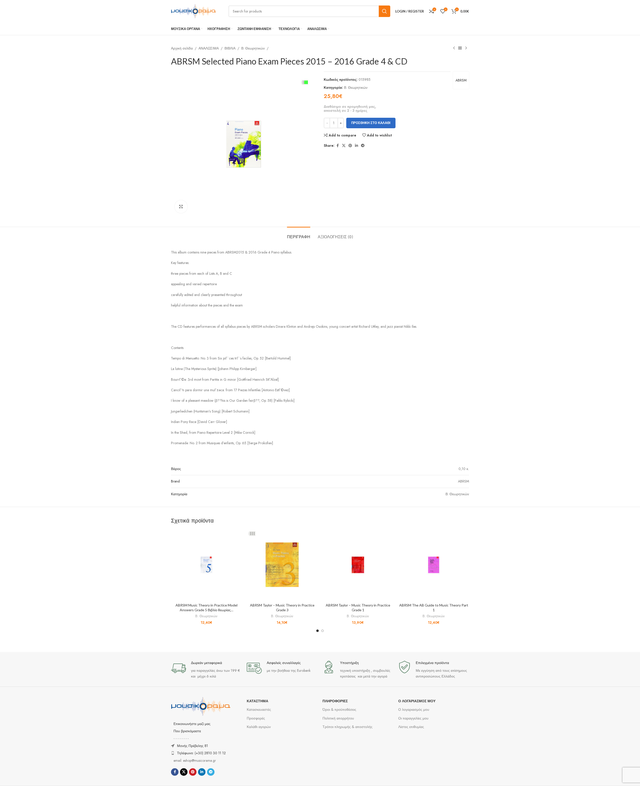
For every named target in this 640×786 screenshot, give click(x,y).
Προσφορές (256, 718)
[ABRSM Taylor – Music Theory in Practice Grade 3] (282, 565)
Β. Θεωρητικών (253, 48)
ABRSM (461, 80)
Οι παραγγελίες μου (413, 718)
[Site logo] (193, 10)
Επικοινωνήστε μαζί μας (192, 723)
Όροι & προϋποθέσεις (339, 709)
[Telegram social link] (363, 145)
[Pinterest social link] (350, 145)
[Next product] (466, 48)
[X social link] (343, 145)
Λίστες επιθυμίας (411, 726)
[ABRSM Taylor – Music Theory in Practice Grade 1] (357, 565)
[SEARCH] (384, 11)
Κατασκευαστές (259, 709)
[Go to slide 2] (322, 631)
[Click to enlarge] (181, 206)
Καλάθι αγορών (259, 726)
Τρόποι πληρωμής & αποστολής (347, 726)
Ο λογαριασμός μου (413, 709)
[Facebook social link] (337, 145)
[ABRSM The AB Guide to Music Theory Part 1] (433, 565)
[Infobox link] (206, 670)
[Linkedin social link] (357, 145)
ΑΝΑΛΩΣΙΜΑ (208, 48)
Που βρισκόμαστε (187, 731)
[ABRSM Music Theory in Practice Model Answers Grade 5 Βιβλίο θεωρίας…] (206, 565)
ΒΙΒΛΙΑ (230, 48)
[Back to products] (460, 48)
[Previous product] (454, 48)
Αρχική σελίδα (182, 48)
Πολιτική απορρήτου (338, 718)
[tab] (298, 234)
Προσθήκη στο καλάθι (370, 122)
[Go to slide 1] (317, 631)
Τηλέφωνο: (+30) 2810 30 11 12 (201, 753)
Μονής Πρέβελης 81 (192, 745)
